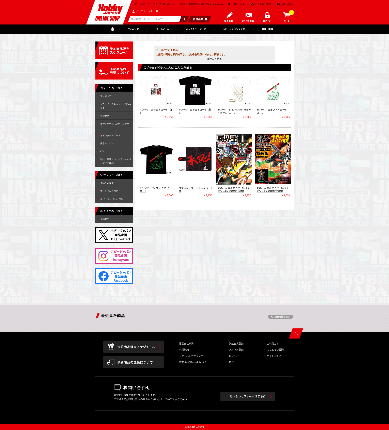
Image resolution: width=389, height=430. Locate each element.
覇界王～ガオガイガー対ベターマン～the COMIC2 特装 (274, 190)
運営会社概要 (186, 343)
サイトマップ (274, 355)
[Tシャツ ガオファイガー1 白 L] (273, 90)
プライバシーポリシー (191, 355)
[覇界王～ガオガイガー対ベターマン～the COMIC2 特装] (273, 159)
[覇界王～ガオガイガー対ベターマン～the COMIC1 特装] (234, 159)
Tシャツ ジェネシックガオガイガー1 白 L (234, 111)
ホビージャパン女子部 (234, 29)
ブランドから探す (109, 191)
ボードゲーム (162, 29)
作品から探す (107, 183)
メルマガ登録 (236, 349)
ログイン (234, 355)
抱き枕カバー (107, 143)
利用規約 (184, 349)
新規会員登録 (236, 343)
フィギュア (133, 29)
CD (102, 151)
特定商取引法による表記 (192, 361)
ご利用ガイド (238, 4)
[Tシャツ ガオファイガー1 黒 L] (156, 159)
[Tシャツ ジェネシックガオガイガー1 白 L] (234, 90)
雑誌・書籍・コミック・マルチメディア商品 (115, 161)
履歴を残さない (280, 317)
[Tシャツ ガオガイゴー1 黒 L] (195, 90)
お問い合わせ (287, 4)
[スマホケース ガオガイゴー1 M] (195, 159)
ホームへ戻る (214, 58)
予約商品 (104, 219)
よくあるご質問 (263, 4)
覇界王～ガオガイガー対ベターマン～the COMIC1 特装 (235, 190)
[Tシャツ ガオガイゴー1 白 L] (156, 90)
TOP (113, 29)
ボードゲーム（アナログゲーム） (114, 125)
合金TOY (104, 116)
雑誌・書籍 (267, 29)
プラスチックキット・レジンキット (115, 106)
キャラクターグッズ (196, 29)
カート (232, 361)
